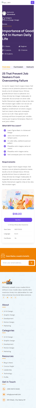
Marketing (7, 326)
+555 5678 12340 (13, 389)
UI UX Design (8, 311)
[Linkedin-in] (11, 297)
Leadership (8, 370)
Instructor (10, 12)
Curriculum (18, 67)
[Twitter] (7, 297)
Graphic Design (9, 315)
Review (4, 24)
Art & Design (9, 20)
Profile (6, 377)
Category (8, 18)
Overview (6, 67)
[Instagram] (15, 297)
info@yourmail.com (14, 394)
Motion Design (9, 322)
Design (17, 20)
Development (8, 318)
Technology (8, 373)
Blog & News (8, 363)
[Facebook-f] (3, 297)
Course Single (9, 366)
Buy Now (18, 220)
